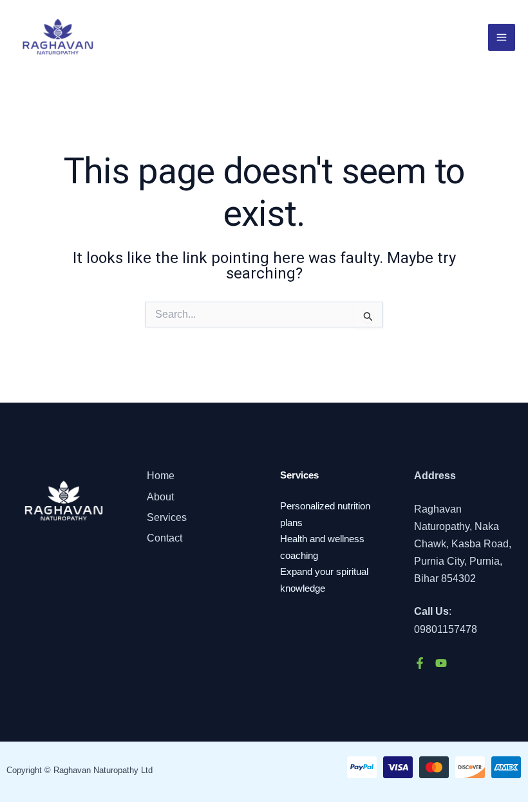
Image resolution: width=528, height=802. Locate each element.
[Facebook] (420, 663)
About (160, 496)
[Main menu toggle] (501, 37)
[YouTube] (441, 663)
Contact (164, 538)
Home (160, 475)
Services (167, 517)
